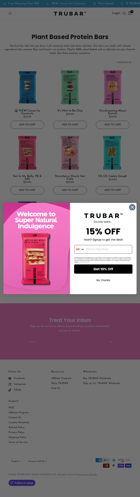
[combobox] (80, 249)
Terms (88, 262)
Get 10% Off (103, 269)
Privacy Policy (82, 262)
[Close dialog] (132, 207)
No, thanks (103, 280)
